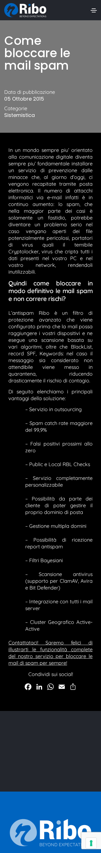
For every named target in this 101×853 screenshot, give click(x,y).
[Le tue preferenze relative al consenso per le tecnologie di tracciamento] (91, 843)
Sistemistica (19, 115)
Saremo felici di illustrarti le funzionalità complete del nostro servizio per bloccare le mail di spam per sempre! (50, 652)
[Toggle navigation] (94, 10)
